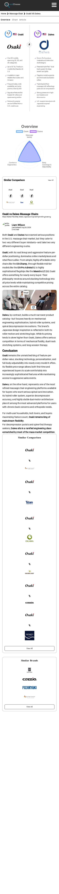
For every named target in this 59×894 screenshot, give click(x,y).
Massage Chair (16, 13)
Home (3, 13)
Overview (5, 20)
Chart (15, 20)
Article (22, 20)
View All (50, 180)
